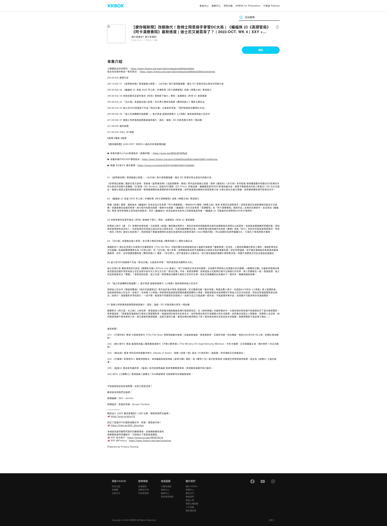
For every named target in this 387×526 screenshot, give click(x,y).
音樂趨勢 (142, 486)
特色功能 (228, 5)
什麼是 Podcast (271, 5)
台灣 (271, 520)
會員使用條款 (167, 496)
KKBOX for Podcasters (248, 5)
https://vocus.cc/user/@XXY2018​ (145, 437)
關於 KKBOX (191, 486)
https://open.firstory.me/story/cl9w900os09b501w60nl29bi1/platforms (180, 159)
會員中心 (204, 5)
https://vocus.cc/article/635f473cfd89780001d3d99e (166, 165)
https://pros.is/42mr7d (123, 416)
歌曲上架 (190, 500)
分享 (277, 27)
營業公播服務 (192, 503)
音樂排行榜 (143, 489)
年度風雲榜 (143, 493)
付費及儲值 (166, 486)
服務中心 (216, 5)
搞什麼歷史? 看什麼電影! (144, 36)
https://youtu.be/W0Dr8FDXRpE (170, 153)
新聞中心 (190, 489)
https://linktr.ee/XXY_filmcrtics (127, 425)
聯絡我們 (190, 496)
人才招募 (190, 506)
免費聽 (115, 489)
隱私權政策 (191, 510)
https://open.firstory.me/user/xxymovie (150, 440)
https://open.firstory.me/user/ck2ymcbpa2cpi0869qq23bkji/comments (177, 71)
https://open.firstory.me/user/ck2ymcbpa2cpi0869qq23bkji (162, 68)
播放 (260, 50)
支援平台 (116, 493)
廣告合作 (190, 493)
